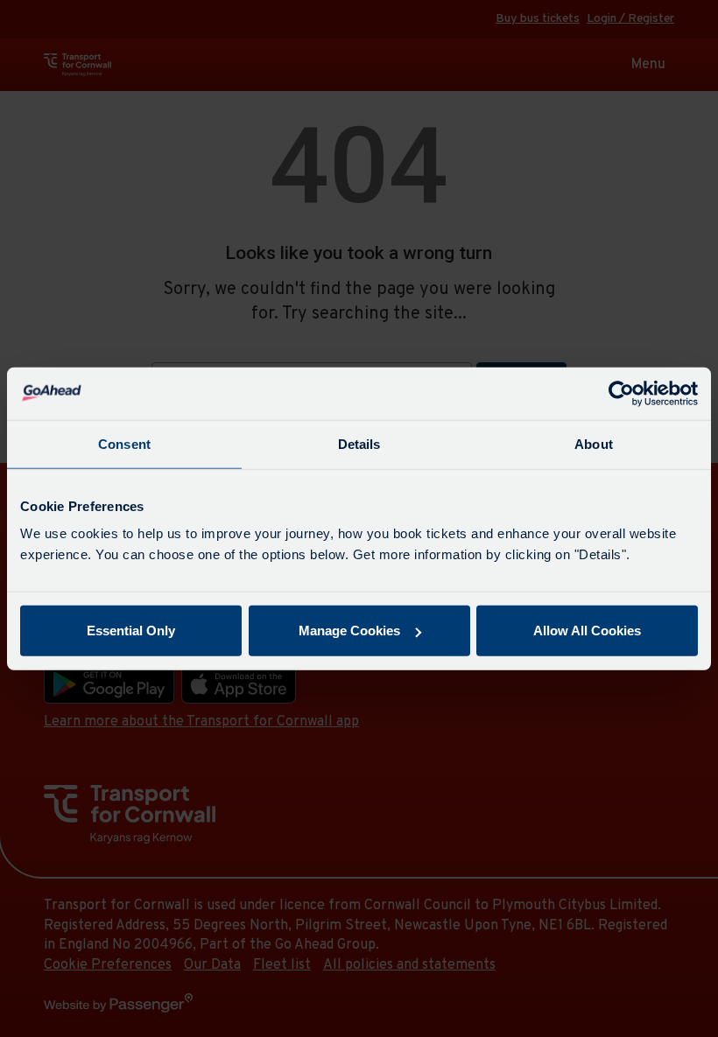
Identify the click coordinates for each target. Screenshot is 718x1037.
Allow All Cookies (587, 630)
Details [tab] (359, 443)
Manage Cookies (349, 630)
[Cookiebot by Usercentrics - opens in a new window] (621, 393)
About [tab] (593, 443)
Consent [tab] (124, 443)
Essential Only (131, 630)
